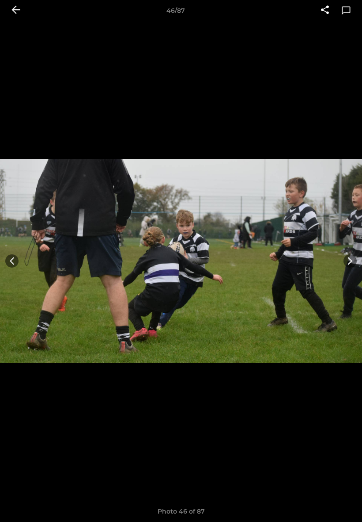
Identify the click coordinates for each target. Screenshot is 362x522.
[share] (325, 10)
